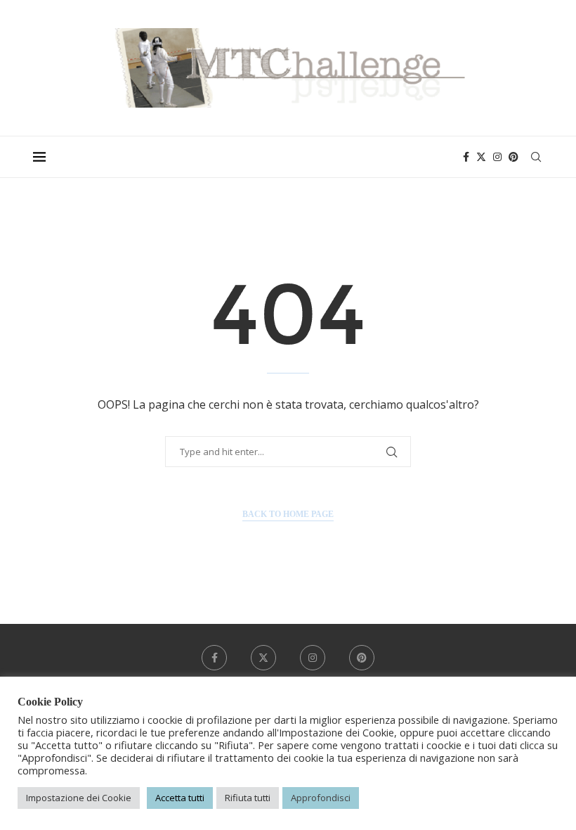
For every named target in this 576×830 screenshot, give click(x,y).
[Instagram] (497, 156)
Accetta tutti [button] (179, 797)
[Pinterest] (513, 156)
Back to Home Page (288, 514)
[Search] (536, 156)
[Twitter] (481, 156)
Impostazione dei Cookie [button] (78, 797)
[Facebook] (466, 156)
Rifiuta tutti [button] (247, 797)
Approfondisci (321, 797)
